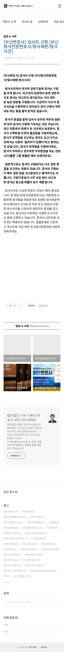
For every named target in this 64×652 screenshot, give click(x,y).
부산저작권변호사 (35, 565)
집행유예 (52, 527)
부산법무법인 (39, 538)
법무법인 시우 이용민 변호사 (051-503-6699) (23, 417)
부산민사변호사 (13, 533)
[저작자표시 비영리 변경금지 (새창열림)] (43, 305)
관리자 (44, 647)
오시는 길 (27, 21)
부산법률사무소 (23, 576)
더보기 (6, 581)
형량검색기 (30, 511)
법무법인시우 (12, 511)
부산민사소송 (12, 560)
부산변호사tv (49, 544)
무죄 (7, 576)
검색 (57, 602)
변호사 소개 (9, 21)
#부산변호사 (11, 544)
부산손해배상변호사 (15, 517)
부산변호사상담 (34, 554)
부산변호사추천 (32, 560)
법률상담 (55, 522)
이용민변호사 (38, 517)
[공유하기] (14, 306)
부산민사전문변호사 (15, 570)
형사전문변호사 (37, 522)
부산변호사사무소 (14, 522)
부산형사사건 (30, 544)
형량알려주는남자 (33, 527)
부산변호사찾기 (51, 549)
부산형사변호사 (30, 549)
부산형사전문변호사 (36, 533)
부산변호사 (11, 549)
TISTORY (32, 647)
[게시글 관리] (19, 306)
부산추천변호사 (13, 565)
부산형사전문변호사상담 (44, 570)
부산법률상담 (12, 527)
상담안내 (43, 21)
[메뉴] (59, 6)
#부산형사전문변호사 (16, 538)
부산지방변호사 (13, 554)
